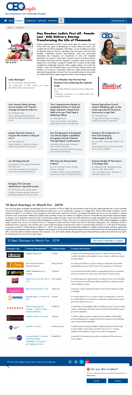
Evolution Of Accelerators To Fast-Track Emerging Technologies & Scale (105, 135)
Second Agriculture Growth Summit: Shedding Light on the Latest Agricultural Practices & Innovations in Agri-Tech (106, 108)
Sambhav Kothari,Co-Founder (37, 316)
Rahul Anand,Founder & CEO (37, 289)
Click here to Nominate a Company (108, 240)
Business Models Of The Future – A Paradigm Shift (107, 162)
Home (10, 27)
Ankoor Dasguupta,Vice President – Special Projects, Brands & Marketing (36, 309)
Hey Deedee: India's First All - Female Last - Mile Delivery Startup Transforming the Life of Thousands (65, 36)
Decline (118, 381)
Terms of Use (42, 362)
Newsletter (52, 20)
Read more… (91, 375)
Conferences (30, 20)
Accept (96, 381)
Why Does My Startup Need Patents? (63, 162)
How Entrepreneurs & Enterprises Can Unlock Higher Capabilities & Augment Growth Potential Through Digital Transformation (65, 136)
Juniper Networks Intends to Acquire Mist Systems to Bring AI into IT (24, 135)
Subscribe (42, 20)
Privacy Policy (30, 362)
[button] (5, 20)
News (11, 20)
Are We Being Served (19, 161)
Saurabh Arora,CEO (33, 326)
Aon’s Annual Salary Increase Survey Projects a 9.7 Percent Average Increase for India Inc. (23, 107)
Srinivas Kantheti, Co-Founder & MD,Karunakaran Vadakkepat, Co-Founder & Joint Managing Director (37, 340)
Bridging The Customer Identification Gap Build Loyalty (24, 185)
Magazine (19, 20)
